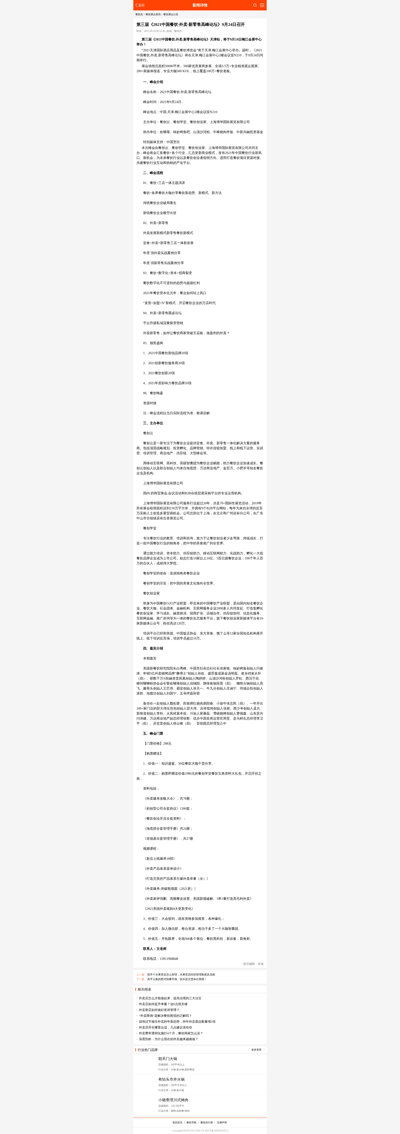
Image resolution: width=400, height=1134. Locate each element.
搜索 (255, 6)
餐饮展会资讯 (153, 14)
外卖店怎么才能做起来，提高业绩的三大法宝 (170, 998)
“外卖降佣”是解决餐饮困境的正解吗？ (165, 1015)
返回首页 (177, 1122)
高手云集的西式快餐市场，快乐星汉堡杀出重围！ (177, 979)
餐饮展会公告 (170, 14)
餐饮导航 (191, 1122)
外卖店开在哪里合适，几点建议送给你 (165, 1027)
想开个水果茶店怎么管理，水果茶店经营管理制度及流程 (181, 974)
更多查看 (256, 1049)
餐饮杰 (139, 14)
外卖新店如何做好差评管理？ (159, 1010)
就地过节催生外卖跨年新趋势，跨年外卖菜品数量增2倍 (177, 1021)
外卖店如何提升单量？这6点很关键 (163, 1004)
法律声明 (222, 1122)
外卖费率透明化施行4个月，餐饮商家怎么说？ (171, 1033)
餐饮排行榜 (206, 1122)
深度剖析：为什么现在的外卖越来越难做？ (168, 1039)
